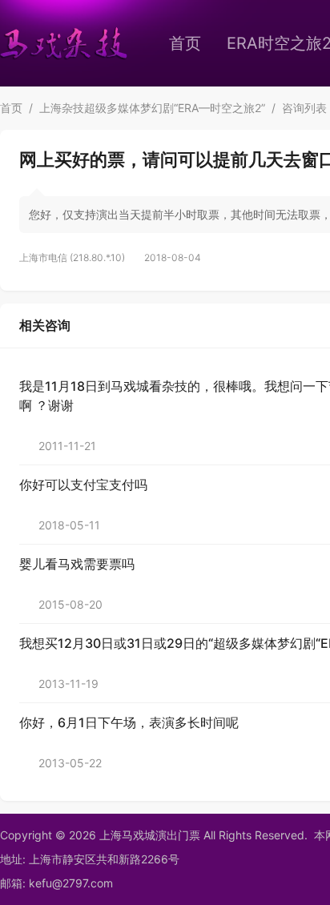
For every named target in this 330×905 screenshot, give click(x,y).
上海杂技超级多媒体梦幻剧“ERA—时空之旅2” (152, 108)
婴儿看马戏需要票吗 (77, 564)
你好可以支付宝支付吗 (83, 485)
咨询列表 (304, 108)
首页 (185, 43)
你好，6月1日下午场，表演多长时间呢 (129, 722)
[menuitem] (185, 43)
